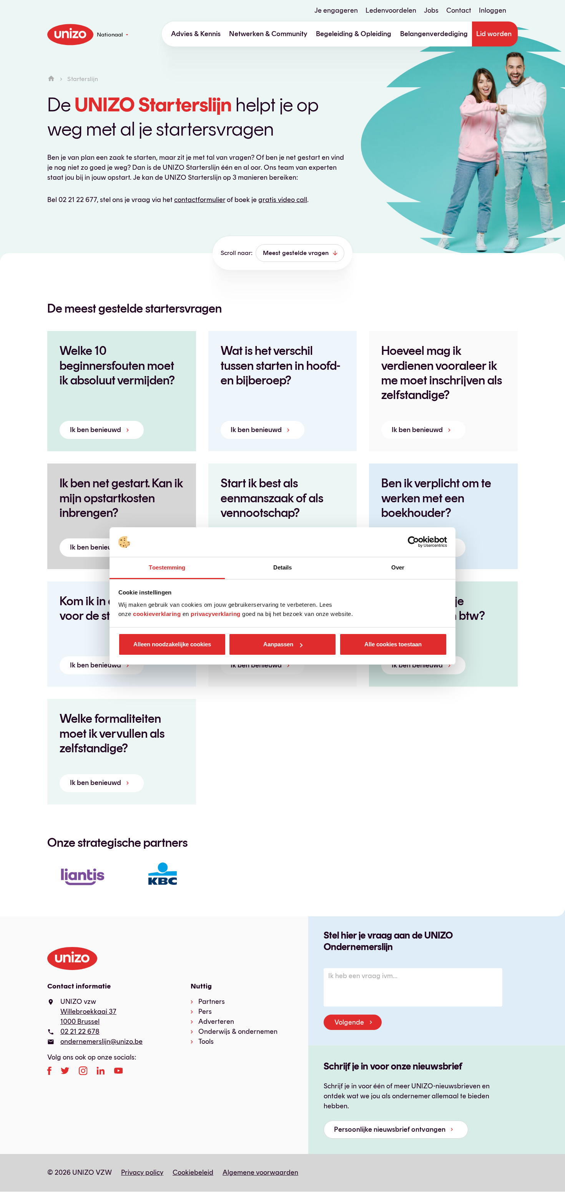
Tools (206, 1041)
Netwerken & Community (268, 34)
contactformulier (199, 199)
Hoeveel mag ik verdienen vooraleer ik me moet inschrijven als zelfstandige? (441, 372)
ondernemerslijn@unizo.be (101, 1041)
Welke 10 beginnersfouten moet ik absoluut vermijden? (117, 365)
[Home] (51, 78)
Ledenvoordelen (391, 10)
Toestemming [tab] (167, 567)
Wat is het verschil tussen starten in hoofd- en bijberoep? (280, 365)
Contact (458, 10)
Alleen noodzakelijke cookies (172, 644)
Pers (205, 1011)
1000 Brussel (80, 1021)
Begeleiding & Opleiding (353, 34)
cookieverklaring (157, 614)
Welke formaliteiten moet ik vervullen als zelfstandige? (112, 733)
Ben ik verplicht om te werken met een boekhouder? (436, 498)
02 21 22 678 (80, 1031)
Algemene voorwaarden (260, 1172)
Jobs (431, 10)
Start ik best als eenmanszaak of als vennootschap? (272, 498)
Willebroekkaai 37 (88, 1011)
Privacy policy (142, 1172)
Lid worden (494, 34)
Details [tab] (282, 567)
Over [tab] (397, 567)
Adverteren (216, 1021)
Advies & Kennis (196, 34)
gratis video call (282, 199)
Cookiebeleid (193, 1172)
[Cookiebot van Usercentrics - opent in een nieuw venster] (413, 542)
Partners (211, 1001)
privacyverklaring (216, 614)
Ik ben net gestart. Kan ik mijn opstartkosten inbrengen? (121, 498)
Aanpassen (278, 644)
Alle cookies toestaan (393, 644)
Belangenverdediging (434, 34)
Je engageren (336, 10)
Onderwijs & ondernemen (238, 1031)
